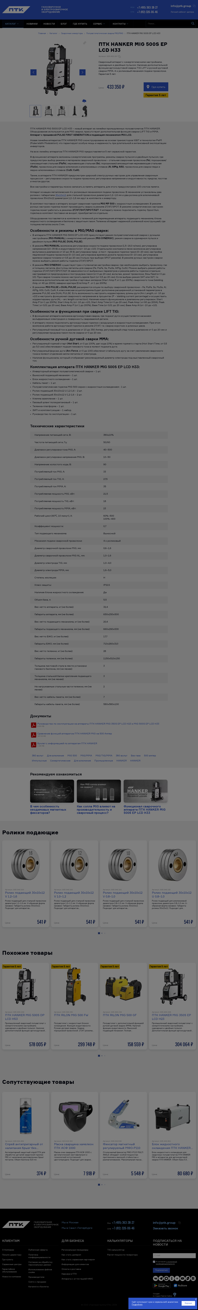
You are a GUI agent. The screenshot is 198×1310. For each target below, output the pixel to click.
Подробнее (137, 1305)
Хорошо (188, 1303)
